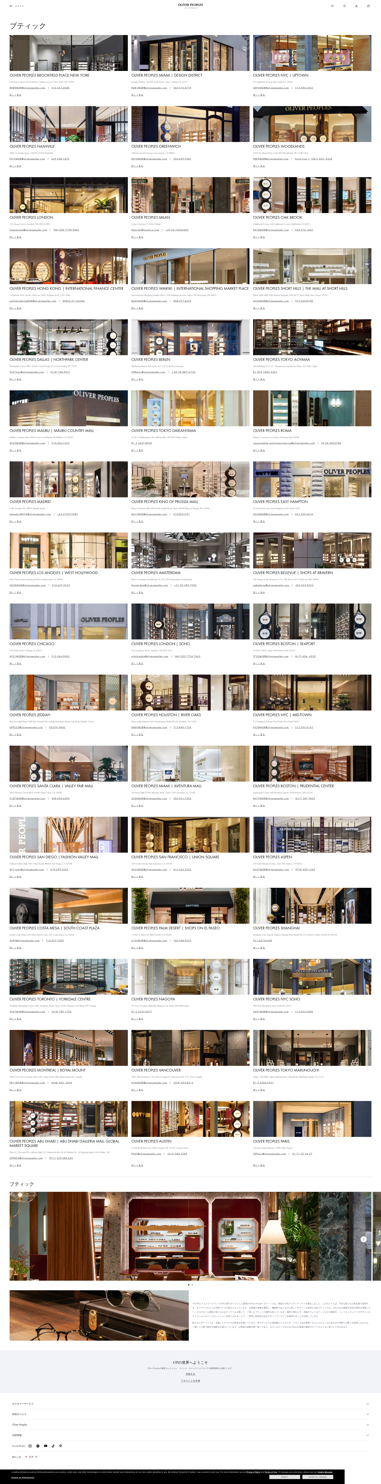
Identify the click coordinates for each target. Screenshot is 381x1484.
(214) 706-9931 (60, 372)
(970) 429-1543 (305, 869)
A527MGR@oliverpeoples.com (271, 869)
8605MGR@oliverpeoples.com (149, 301)
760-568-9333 (182, 941)
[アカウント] (356, 6)
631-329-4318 (304, 514)
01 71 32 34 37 (302, 1154)
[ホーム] (190, 6)
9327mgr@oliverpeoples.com (27, 372)
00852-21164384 (74, 301)
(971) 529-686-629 (61, 1158)
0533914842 (57, 727)
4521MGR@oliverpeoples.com (27, 656)
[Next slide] (364, 1239)
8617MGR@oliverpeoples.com (149, 514)
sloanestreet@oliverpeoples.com (28, 230)
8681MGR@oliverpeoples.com (149, 88)
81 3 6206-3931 (263, 1083)
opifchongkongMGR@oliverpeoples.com (33, 301)
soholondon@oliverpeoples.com (149, 656)
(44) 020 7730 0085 (66, 230)
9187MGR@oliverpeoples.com (27, 798)
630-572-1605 (304, 230)
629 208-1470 (60, 159)
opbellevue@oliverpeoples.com (271, 585)
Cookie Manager (325, 1472)
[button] (17, 6)
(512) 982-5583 (177, 1154)
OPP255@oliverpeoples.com (26, 727)
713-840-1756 (182, 727)
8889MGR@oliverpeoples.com (149, 727)
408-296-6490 (61, 798)
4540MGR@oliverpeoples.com (271, 301)
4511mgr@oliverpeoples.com (27, 869)
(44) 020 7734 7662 (188, 656)
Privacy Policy (253, 1472)
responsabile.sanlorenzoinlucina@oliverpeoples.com (284, 443)
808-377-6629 (182, 301)
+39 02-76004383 (177, 230)
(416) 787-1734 (62, 1012)
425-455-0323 (304, 585)
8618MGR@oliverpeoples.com (149, 159)
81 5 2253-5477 (141, 1012)
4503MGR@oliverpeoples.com (27, 443)
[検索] (332, 6)
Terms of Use (271, 1472)
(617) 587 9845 (305, 798)
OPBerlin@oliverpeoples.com (148, 372)
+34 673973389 (67, 514)
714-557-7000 (55, 941)
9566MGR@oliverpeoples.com (149, 1083)
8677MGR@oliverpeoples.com (271, 798)
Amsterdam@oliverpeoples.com (149, 585)
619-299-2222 (59, 869)
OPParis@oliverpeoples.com (269, 1154)
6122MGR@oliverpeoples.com (149, 941)
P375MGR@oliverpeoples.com (27, 159)
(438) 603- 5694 (61, 1083)
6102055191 (182, 514)
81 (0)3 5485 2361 (265, 372)
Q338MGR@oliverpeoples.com (28, 585)
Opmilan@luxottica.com (145, 230)
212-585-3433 (304, 88)
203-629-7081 (182, 159)
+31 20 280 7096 (185, 585)
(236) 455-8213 (183, 1083)
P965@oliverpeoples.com (146, 1154)
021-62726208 (262, 941)
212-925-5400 (304, 1012)
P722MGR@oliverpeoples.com (271, 656)
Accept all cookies (318, 1477)
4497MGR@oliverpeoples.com (271, 1012)
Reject (284, 1477)
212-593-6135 (304, 727)
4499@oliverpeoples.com (25, 941)
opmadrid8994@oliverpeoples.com (30, 514)
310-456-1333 (61, 443)
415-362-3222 (182, 869)
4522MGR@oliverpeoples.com (149, 869)
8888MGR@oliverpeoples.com (27, 88)
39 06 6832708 (331, 443)
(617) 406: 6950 (305, 656)
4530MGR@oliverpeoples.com (271, 514)
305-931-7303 (182, 798)
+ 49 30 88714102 (184, 372)
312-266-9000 (61, 656)
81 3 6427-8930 (141, 443)
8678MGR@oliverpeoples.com (271, 230)
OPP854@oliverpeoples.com (26, 1158)
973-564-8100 (304, 301)
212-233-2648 (61, 88)
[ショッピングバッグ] (368, 6)
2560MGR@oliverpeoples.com (149, 798)
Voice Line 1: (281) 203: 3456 (313, 159)
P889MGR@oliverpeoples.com (271, 159)
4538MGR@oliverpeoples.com (271, 727)
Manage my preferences (22, 1477)
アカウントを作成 (190, 1381)
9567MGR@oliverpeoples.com (27, 1012)
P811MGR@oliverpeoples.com (27, 1083)
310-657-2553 (61, 585)
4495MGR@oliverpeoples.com (271, 88)
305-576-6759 (182, 88)
